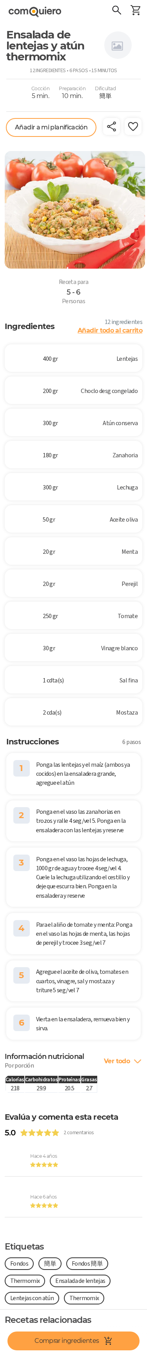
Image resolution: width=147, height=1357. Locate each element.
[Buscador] (116, 11)
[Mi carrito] (135, 11)
